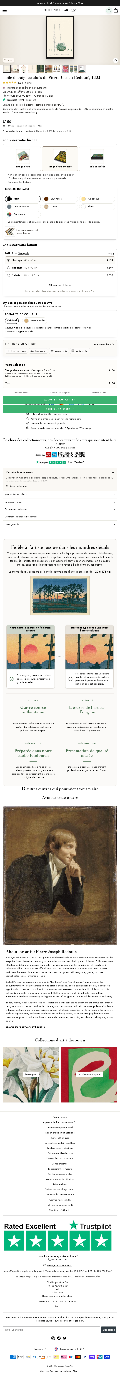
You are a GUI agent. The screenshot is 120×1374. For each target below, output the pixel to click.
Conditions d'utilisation (60, 1210)
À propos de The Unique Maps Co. (60, 1122)
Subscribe (109, 1330)
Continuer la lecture (16, 486)
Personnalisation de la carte (60, 1158)
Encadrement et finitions (16, 509)
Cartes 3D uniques (60, 1138)
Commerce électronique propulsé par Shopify (60, 1371)
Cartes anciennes (60, 1164)
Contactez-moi (60, 1117)
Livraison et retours (13, 502)
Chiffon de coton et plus (60, 1174)
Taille (59, 253)
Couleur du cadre (17, 189)
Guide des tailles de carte (60, 1153)
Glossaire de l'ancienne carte (60, 1195)
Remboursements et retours (60, 1148)
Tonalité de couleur (21, 314)
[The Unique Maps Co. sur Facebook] (59, 1338)
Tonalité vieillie (37, 320)
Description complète (23, 112)
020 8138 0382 (59, 1260)
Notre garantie (12, 524)
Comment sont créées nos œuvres (21, 517)
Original (12, 320)
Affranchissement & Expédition (60, 1143)
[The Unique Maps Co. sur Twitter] (64, 1338)
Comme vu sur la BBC (60, 1200)
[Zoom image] (115, 60)
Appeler (71, 428)
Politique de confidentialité (60, 1205)
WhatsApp (85, 428)
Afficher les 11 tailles (60, 285)
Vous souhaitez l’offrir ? (16, 494)
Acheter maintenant (60, 409)
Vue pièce (8, 60)
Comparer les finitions (19, 182)
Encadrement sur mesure (60, 1169)
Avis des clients (60, 1184)
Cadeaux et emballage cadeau (60, 1189)
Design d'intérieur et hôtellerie (60, 1133)
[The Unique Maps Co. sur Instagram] (53, 1338)
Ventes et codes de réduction (60, 1179)
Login (57, 1306)
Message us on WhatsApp (59, 1265)
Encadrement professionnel (60, 1128)
